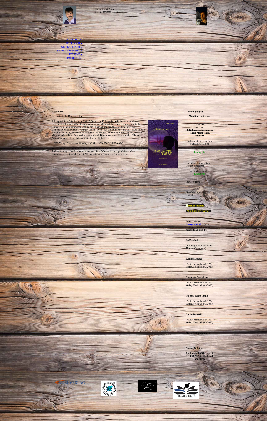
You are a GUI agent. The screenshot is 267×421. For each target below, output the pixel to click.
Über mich (73, 43)
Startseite (74, 39)
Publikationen (70, 47)
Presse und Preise (68, 50)
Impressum (74, 58)
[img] (69, 15)
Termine (74, 54)
